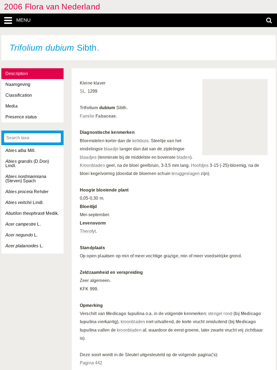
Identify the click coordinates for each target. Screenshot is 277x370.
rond (227, 313)
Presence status (21, 117)
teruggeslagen (186, 173)
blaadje (111, 149)
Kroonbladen (92, 165)
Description (16, 73)
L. (23, 224)
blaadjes (88, 157)
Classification (18, 95)
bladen (183, 157)
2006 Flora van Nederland (52, 6)
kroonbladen (133, 321)
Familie (98, 116)
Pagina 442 (91, 363)
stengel (215, 313)
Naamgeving (18, 84)
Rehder (26, 191)
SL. (83, 91)
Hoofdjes (200, 165)
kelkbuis (140, 140)
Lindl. (24, 202)
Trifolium (89, 107)
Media (11, 106)
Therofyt (88, 231)
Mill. (20, 150)
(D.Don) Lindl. (27, 163)
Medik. (32, 213)
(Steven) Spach (25, 178)
